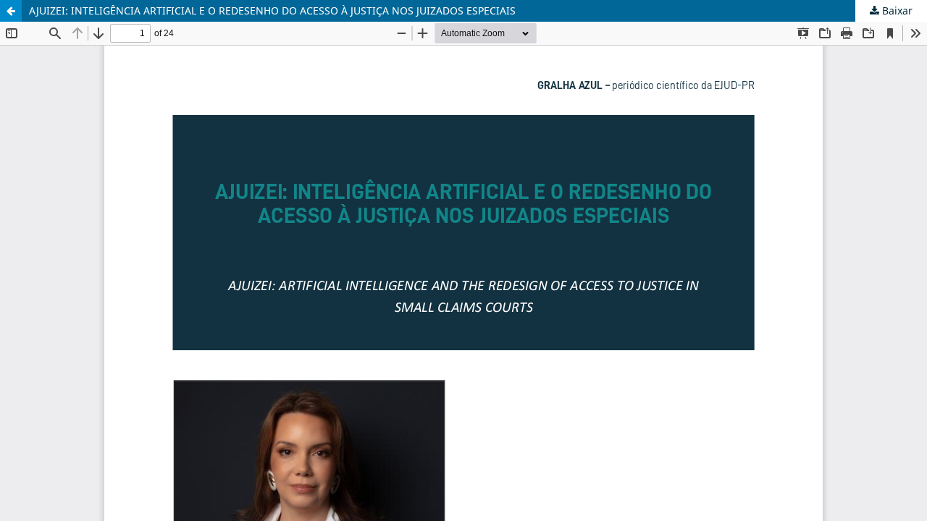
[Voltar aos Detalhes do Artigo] (11, 11)
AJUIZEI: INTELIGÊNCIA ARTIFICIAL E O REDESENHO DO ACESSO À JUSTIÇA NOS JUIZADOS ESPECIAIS (272, 10)
